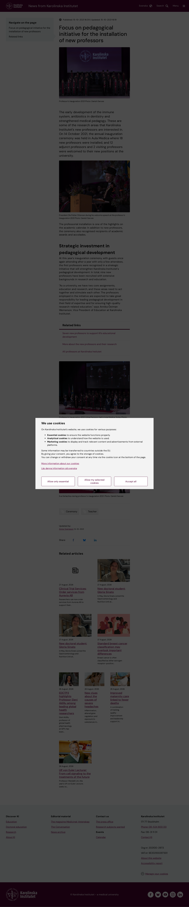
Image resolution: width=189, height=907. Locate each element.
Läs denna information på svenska (59, 468)
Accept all (130, 481)
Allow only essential (58, 481)
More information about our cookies (60, 463)
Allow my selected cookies (94, 481)
